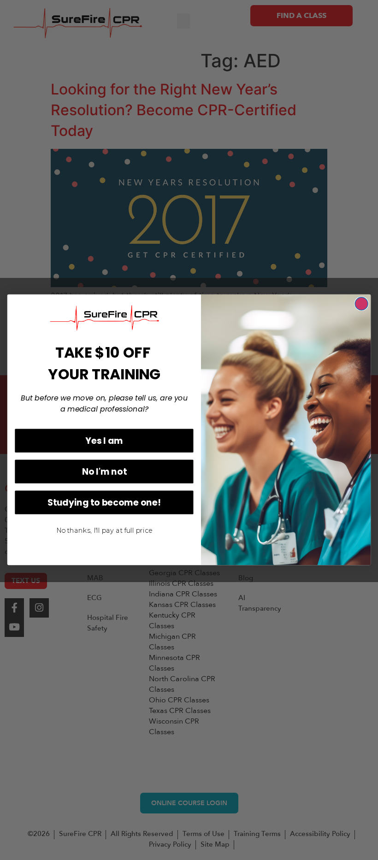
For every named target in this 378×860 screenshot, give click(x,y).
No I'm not (104, 471)
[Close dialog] (361, 303)
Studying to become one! (104, 502)
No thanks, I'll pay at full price (104, 531)
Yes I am (104, 441)
